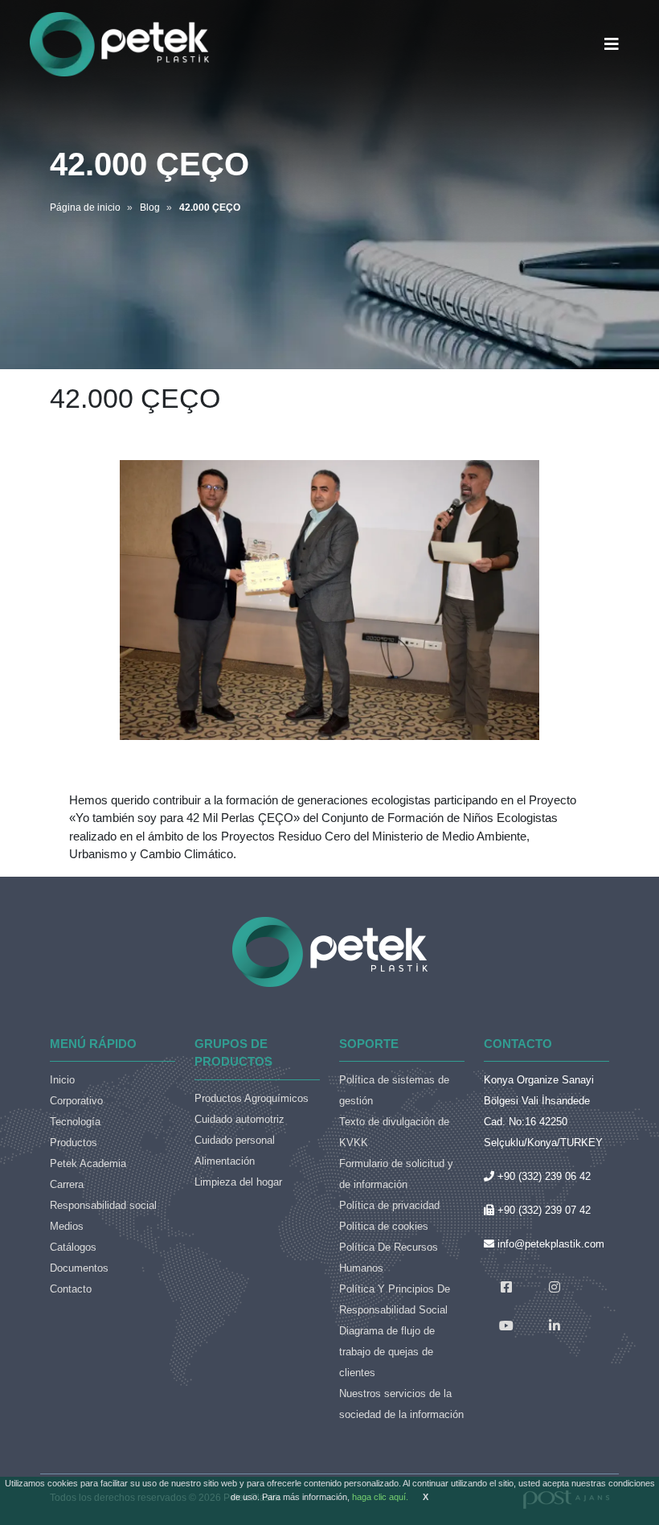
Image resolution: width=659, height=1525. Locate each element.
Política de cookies (383, 1226)
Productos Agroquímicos (251, 1098)
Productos (73, 1143)
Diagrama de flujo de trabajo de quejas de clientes (387, 1352)
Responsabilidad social (103, 1205)
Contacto (71, 1289)
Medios (67, 1226)
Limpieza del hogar (238, 1182)
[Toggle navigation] (611, 44)
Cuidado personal (234, 1140)
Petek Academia (88, 1163)
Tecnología (75, 1122)
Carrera (67, 1184)
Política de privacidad (389, 1205)
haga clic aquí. (380, 1497)
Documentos (79, 1268)
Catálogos (73, 1247)
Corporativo (76, 1101)
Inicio (62, 1080)
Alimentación (224, 1161)
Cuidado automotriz (239, 1119)
